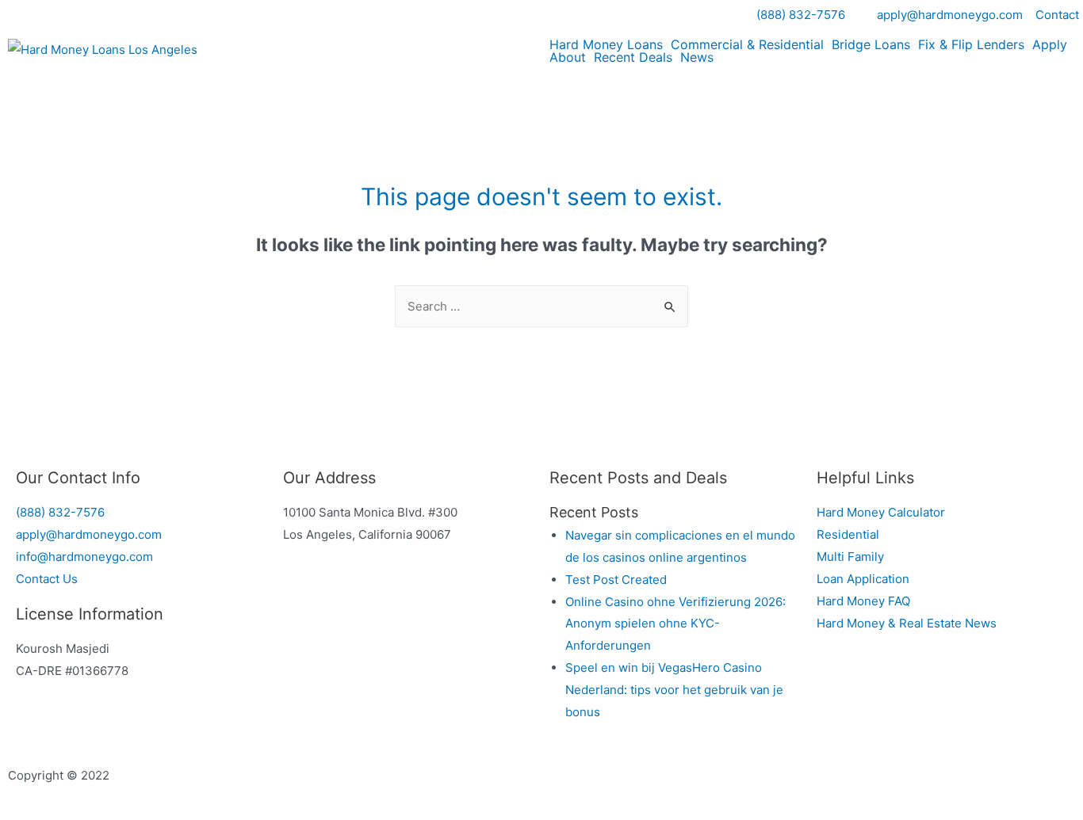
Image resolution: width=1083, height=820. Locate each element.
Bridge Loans (871, 44)
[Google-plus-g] (655, 784)
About (567, 57)
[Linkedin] (698, 784)
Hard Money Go (157, 775)
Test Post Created (616, 579)
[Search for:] (541, 306)
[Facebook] (569, 784)
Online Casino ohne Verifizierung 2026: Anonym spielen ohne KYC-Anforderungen (675, 624)
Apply (1049, 44)
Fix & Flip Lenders (971, 44)
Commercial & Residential (747, 44)
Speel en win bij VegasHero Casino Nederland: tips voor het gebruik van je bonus (674, 689)
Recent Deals (633, 57)
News (697, 57)
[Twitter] (612, 784)
